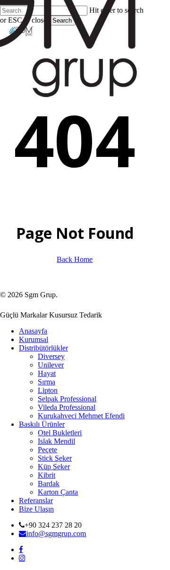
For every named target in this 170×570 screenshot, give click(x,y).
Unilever (51, 365)
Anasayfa (33, 331)
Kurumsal (33, 339)
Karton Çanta (58, 492)
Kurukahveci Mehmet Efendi (81, 416)
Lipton (48, 390)
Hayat (47, 373)
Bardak (49, 484)
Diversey (51, 356)
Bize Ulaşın (36, 509)
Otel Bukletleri (60, 433)
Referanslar (36, 501)
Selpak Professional (67, 399)
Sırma (46, 382)
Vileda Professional (66, 407)
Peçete (47, 450)
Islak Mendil (56, 441)
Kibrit (46, 475)
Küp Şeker (54, 467)
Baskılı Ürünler (42, 424)
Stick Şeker (55, 458)
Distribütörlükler (43, 348)
